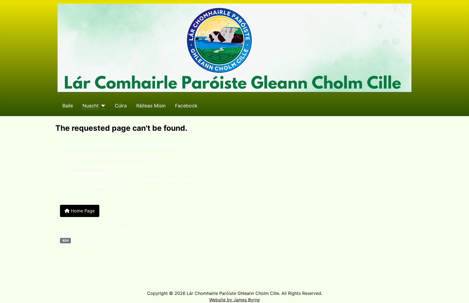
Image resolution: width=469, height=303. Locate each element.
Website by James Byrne (234, 299)
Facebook (186, 106)
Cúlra (121, 106)
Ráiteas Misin (151, 106)
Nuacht (91, 106)
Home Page (82, 210)
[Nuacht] (102, 105)
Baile (67, 106)
